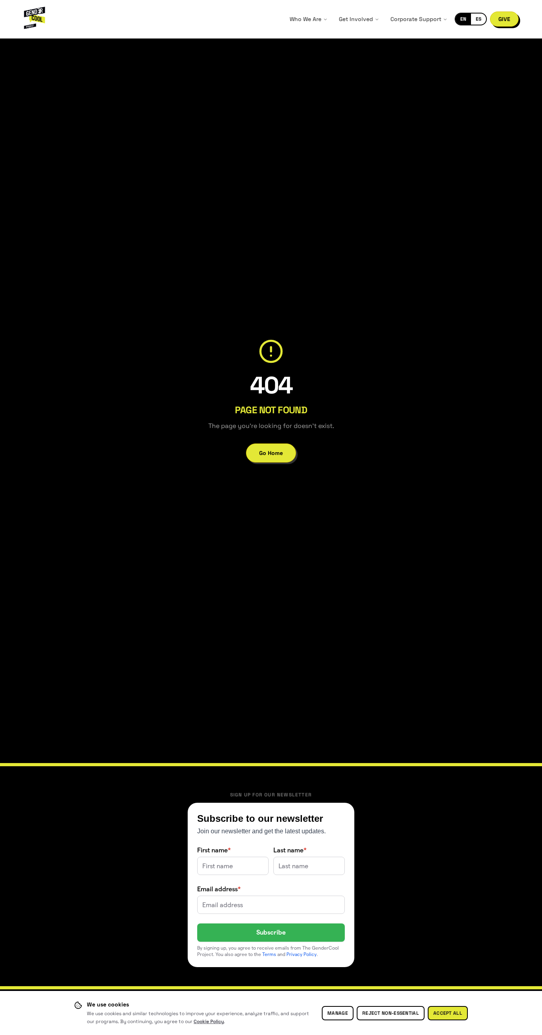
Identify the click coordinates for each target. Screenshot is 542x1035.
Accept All (447, 1013)
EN (463, 19)
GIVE (504, 19)
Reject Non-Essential (390, 1013)
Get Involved (356, 19)
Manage (337, 1013)
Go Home (271, 453)
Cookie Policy (209, 1021)
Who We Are (305, 19)
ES (478, 19)
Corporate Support (415, 19)
